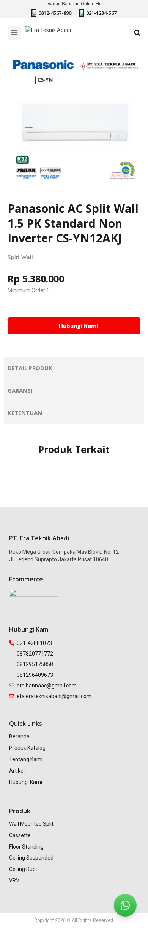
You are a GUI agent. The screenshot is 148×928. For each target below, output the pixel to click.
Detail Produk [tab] (30, 368)
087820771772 (35, 654)
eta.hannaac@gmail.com (47, 686)
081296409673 (35, 675)
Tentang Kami (26, 759)
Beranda (19, 736)
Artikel (17, 771)
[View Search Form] (137, 33)
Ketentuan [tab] (25, 412)
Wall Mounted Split (31, 824)
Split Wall (20, 257)
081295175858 (35, 664)
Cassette (20, 835)
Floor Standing (26, 847)
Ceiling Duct (23, 869)
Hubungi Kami (25, 782)
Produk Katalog (27, 748)
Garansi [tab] (20, 390)
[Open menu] (14, 33)
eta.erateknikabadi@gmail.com (54, 696)
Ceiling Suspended (31, 858)
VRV (14, 880)
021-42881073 (34, 643)
